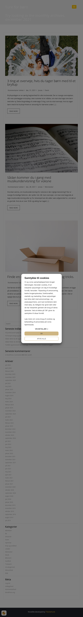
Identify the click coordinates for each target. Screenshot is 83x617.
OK (41, 333)
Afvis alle (41, 339)
